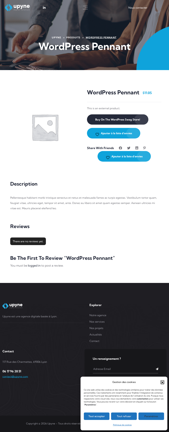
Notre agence (97, 315)
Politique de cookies (122, 425)
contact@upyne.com (15, 376)
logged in (34, 265)
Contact (94, 341)
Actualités (95, 334)
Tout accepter (96, 416)
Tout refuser (124, 416)
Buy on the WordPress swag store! (117, 119)
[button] (162, 382)
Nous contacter (137, 7)
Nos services (97, 321)
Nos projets (96, 328)
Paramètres (151, 416)
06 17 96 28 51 (11, 371)
